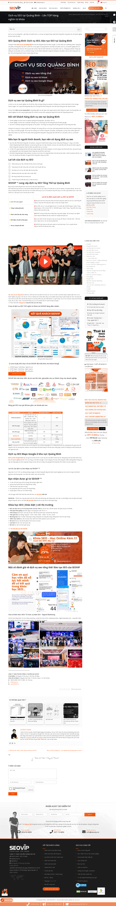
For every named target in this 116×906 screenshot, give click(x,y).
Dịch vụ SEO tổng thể (84, 850)
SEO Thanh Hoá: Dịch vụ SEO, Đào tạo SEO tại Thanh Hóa (70, 721)
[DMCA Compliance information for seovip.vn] (81, 891)
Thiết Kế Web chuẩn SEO (85, 874)
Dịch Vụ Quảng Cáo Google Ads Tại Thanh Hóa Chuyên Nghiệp (99, 184)
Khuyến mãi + (90, 279)
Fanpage (46, 881)
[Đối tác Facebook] (92, 891)
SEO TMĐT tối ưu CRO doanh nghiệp (88, 854)
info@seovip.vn (40, 2)
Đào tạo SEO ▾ (53, 8)
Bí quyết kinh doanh (91, 246)
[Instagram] (12, 743)
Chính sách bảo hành (50, 864)
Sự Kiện (88, 289)
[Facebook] (10, 743)
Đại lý (86, 2)
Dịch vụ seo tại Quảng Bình (24, 44)
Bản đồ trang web (49, 884)
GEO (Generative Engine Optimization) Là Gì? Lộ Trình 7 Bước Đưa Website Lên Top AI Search (99, 155)
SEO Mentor (40, 737)
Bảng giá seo (22, 302)
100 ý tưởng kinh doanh (96, 304)
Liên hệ (92, 2)
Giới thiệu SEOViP (49, 874)
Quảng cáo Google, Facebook (86, 871)
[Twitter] (15, 743)
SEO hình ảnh (49, 719)
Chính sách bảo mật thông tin (52, 854)
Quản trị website (82, 867)
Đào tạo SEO (81, 864)
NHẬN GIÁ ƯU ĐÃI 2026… (51, 889)
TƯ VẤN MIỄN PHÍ (92, 110)
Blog (84, 8)
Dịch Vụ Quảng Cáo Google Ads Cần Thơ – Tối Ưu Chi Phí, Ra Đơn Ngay (99, 177)
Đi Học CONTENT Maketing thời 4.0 (96, 264)
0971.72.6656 (97, 116)
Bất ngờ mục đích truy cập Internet (17, 720)
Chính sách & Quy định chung (52, 850)
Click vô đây (96, 443)
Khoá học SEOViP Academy (93, 274)
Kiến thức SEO (90, 283)
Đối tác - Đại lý (48, 877)
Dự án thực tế (71, 2)
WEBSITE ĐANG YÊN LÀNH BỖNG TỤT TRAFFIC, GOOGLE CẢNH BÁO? (100, 169)
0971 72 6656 (59, 832)
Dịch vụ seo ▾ (43, 8)
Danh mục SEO (76, 14)
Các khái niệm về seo (92, 250)
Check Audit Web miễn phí (85, 857)
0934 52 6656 (26, 832)
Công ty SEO (28, 824)
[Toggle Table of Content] (78, 29)
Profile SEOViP (14, 865)
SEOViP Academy (83, 881)
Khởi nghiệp (89, 277)
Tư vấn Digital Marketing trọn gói (87, 877)
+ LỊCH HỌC (102, 110)
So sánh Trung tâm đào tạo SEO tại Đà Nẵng (35, 720)
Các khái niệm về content (93, 248)
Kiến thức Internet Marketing (94, 281)
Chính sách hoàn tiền (50, 860)
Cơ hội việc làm (48, 871)
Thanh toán (90, 211)
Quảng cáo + (77, 8)
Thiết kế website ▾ (65, 8)
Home (35, 8)
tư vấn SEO (38, 494)
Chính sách (89, 209)
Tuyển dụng (80, 2)
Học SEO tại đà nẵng (95, 310)
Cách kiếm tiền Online (92, 254)
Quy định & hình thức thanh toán (53, 857)
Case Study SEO (92, 258)
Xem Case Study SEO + (17, 373)
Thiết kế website (90, 291)
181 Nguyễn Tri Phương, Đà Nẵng (20, 863)
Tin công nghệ (90, 293)
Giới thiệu (63, 2)
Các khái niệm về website (93, 252)
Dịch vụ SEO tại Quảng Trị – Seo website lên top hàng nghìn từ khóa (64, 750)
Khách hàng (89, 268)
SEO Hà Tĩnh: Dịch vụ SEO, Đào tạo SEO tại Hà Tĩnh (23, 750)
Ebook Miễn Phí (90, 266)
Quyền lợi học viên (49, 867)
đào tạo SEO (30, 500)
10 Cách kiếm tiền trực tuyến (96, 307)
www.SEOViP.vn (15, 684)
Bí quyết (88, 244)
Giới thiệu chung (91, 207)
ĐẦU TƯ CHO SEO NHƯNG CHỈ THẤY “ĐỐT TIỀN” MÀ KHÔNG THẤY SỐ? (99, 162)
